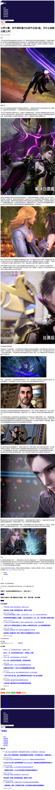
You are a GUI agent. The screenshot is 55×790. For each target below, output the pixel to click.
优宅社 (13, 568)
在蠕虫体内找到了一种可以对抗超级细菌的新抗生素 (19, 668)
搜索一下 (3, 22)
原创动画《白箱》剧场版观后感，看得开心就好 (17, 610)
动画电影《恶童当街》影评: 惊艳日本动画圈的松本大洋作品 (21, 633)
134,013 (12, 613)
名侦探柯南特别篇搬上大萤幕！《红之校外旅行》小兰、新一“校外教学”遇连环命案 (28, 618)
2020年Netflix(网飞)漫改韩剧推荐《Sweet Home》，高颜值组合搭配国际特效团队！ (28, 762)
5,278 (11, 628)
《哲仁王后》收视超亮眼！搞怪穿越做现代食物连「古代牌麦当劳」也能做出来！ (27, 755)
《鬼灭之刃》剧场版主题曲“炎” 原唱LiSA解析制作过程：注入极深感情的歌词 (26, 625)
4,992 (10, 757)
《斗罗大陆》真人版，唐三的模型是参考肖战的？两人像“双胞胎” (23, 675)
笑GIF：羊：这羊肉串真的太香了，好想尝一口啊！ (18, 653)
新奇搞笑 (5, 9)
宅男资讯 (5, 14)
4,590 (10, 773)
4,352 (11, 635)
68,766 (10, 765)
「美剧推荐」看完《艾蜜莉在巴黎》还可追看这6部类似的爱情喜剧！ (24, 785)
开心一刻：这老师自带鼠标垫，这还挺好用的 (17, 660)
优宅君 (6, 568)
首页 (4, 8)
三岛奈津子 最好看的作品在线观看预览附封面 (17, 683)
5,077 (11, 620)
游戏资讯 (5, 16)
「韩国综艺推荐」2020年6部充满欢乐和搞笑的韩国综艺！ (20, 770)
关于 (19, 696)
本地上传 (20, 643)
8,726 (10, 788)
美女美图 (5, 13)
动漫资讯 (5, 11)
